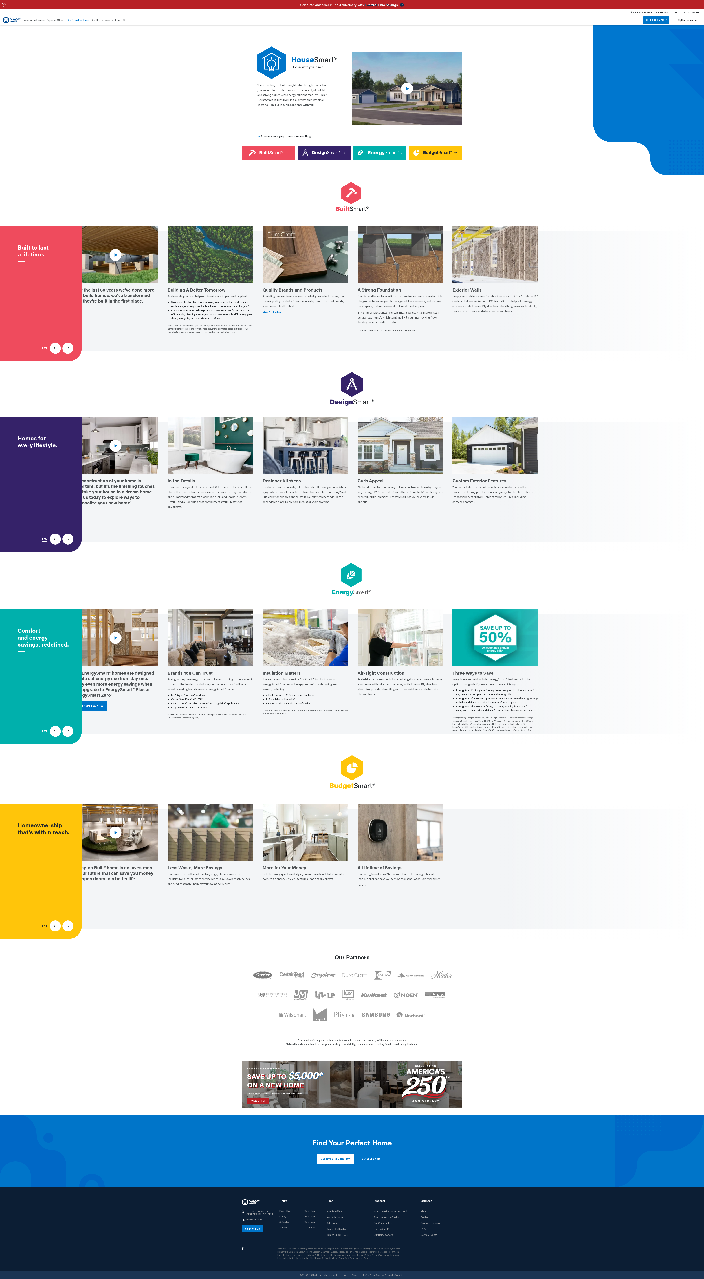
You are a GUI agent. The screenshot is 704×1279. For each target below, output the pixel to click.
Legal (344, 1275)
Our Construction (78, 20)
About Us (120, 20)
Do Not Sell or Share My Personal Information (383, 1275)
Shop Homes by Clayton (387, 1217)
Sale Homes (333, 1223)
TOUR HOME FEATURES (89, 705)
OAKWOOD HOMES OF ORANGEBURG (650, 12)
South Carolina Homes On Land (390, 1211)
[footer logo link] (251, 1202)
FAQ (676, 12)
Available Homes (34, 20)
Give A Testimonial (431, 1223)
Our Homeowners (102, 20)
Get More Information (336, 1158)
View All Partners (273, 312)
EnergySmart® (381, 1229)
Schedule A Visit (656, 20)
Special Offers (56, 20)
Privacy (355, 1275)
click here (299, 1093)
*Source (362, 885)
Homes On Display (336, 1229)
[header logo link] (12, 20)
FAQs (423, 1229)
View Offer (258, 1101)
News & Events (429, 1235)
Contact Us (252, 1229)
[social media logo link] (243, 1248)
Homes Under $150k (337, 1235)
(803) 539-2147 (693, 12)
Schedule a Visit (372, 1158)
